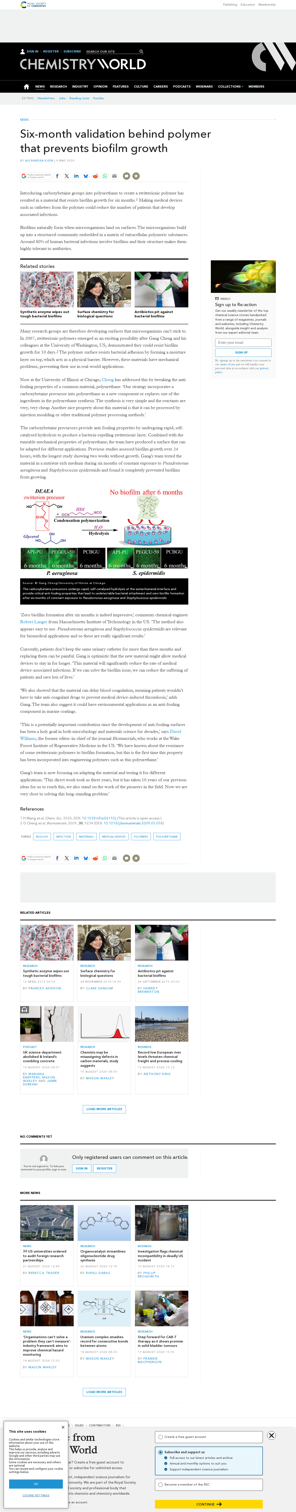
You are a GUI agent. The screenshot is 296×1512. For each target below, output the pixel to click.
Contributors (100, 1425)
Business (144, 1047)
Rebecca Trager (44, 1273)
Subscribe (72, 51)
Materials (86, 836)
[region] (35, 1465)
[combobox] (113, 51)
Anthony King (157, 1074)
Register (51, 51)
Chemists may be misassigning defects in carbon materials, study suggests (99, 1059)
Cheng (108, 379)
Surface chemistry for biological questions (95, 314)
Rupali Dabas (98, 1273)
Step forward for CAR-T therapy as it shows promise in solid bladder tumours (160, 1341)
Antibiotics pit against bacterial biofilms (154, 314)
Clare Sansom (99, 988)
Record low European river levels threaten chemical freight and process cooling (160, 1056)
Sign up (241, 352)
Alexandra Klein (39, 160)
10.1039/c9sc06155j (99, 818)
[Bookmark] (136, 176)
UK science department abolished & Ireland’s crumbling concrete (42, 1056)
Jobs (62, 98)
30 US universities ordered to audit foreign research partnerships (44, 1255)
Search (141, 51)
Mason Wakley (100, 1078)
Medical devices (114, 836)
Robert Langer (33, 621)
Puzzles (98, 98)
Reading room (79, 98)
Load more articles (104, 1109)
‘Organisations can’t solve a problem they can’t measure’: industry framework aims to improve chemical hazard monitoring (47, 1346)
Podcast (30, 1047)
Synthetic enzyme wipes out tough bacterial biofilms (44, 314)
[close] (188, 166)
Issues (79, 1425)
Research (30, 965)
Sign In (32, 51)
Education (248, 5)
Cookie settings (36, 1495)
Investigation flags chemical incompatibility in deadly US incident (160, 1255)
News (24, 120)
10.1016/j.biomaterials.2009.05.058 (133, 823)
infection (63, 836)
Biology (42, 836)
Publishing (230, 5)
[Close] (63, 1427)
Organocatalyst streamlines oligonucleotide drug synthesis (102, 1255)
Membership (267, 5)
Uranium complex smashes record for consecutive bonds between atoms (104, 1341)
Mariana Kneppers (33, 1075)
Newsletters (46, 98)
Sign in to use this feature (167, 166)
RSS (118, 1425)
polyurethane (167, 836)
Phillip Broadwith (148, 1274)
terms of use (227, 364)
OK (36, 1484)
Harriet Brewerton (148, 990)
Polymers (141, 836)
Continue (205, 1504)
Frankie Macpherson (150, 1360)
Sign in (82, 1168)
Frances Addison (45, 988)
